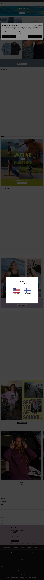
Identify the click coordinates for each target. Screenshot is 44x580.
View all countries (22, 296)
